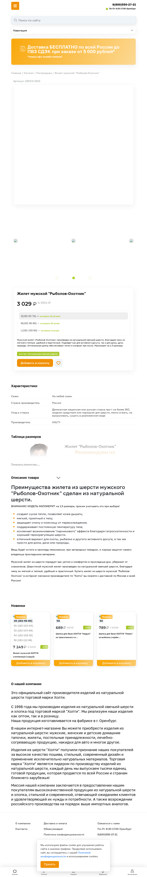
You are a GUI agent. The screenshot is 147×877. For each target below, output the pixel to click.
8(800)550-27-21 (124, 4)
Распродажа (44, 72)
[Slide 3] (90, 278)
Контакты (21, 828)
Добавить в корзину (35, 363)
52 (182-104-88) (23, 630)
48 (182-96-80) (23, 620)
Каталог (29, 72)
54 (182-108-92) (23, 635)
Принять (49, 864)
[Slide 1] (57, 278)
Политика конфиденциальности (64, 834)
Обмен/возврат (53, 828)
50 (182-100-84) (23, 625)
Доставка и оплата (55, 823)
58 (58, 620)
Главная (16, 72)
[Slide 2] (73, 278)
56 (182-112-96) (23, 640)
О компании (22, 823)
